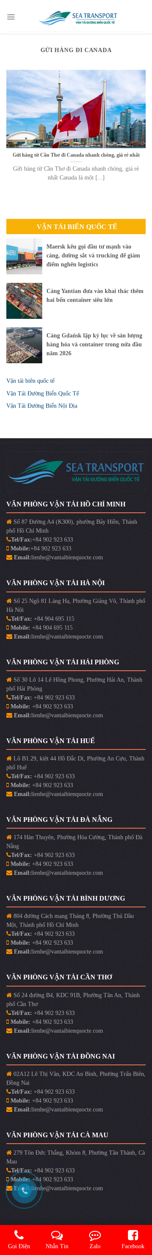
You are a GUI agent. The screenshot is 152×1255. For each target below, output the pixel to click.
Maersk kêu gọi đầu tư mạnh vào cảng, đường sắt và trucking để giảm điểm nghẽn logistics (93, 255)
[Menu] (10, 17)
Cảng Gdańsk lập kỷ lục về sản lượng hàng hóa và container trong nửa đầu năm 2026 (94, 344)
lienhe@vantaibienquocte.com (67, 557)
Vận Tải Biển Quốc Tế (77, 226)
